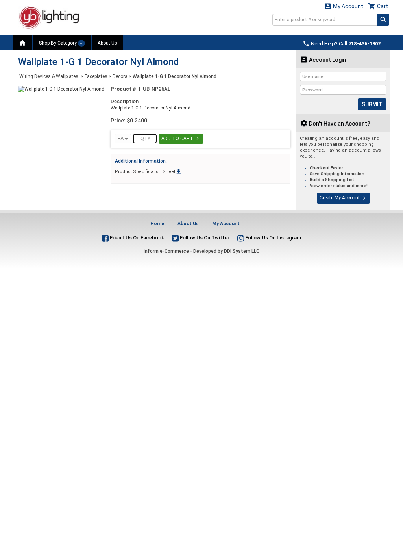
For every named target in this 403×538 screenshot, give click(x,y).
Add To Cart (181, 138)
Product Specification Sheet (148, 171)
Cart (378, 6)
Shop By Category (58, 43)
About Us (107, 43)
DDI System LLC (241, 251)
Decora (120, 76)
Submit (372, 104)
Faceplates (96, 76)
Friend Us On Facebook (136, 238)
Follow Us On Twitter (204, 238)
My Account (343, 6)
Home (157, 223)
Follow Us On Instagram (272, 238)
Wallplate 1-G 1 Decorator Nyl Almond (174, 76)
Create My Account (343, 198)
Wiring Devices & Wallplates (49, 76)
